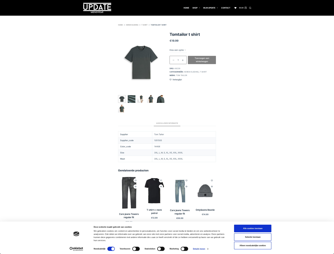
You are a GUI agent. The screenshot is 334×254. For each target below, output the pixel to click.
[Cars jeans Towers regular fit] (129, 192)
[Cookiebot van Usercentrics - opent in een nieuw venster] (76, 249)
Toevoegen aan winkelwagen (202, 60)
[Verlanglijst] (235, 8)
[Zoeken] (250, 8)
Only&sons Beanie (205, 210)
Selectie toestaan (253, 237)
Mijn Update (209, 8)
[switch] (136, 249)
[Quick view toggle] (135, 186)
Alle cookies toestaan (253, 228)
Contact (225, 8)
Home (186, 8)
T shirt (203, 72)
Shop (195, 8)
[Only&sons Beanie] (205, 190)
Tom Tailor (181, 75)
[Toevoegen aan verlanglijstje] (135, 180)
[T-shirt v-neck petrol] (154, 190)
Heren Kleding (191, 72)
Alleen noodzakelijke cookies (253, 245)
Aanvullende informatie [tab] (167, 123)
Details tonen (199, 249)
